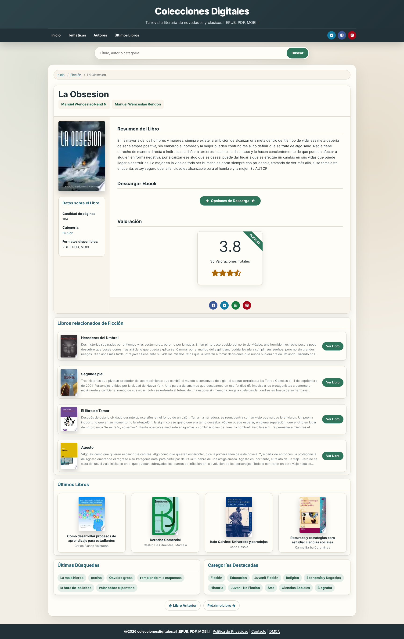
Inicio (56, 35)
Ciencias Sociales (296, 588)
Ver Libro (332, 346)
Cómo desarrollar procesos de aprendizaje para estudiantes (91, 538)
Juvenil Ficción (266, 578)
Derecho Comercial (165, 540)
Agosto (87, 447)
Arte (270, 588)
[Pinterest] (352, 35)
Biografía (324, 588)
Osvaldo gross (121, 578)
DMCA (274, 631)
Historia (217, 588)
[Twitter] (331, 35)
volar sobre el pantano (117, 588)
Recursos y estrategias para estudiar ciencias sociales (312, 540)
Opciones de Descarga (230, 201)
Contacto (258, 631)
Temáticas (77, 35)
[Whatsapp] (235, 305)
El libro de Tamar (95, 410)
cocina (96, 578)
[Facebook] (342, 35)
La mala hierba (71, 578)
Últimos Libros (127, 35)
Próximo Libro (219, 605)
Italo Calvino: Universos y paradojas (239, 542)
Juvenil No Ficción (245, 588)
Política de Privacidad (230, 631)
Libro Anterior (185, 605)
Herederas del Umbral (100, 338)
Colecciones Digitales (202, 11)
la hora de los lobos (75, 588)
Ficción (75, 75)
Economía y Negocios (324, 578)
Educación (238, 578)
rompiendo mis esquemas (161, 578)
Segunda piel (92, 374)
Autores (100, 35)
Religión (292, 578)
